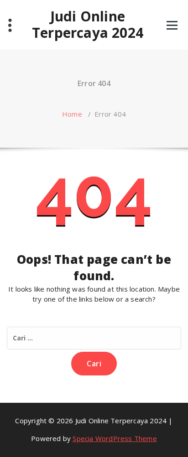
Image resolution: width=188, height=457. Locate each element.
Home (72, 113)
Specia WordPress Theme (115, 438)
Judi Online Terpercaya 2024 (87, 24)
